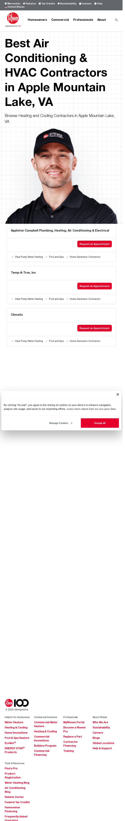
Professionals (83, 19)
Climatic (17, 314)
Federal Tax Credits (17, 802)
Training (68, 750)
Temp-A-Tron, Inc (23, 272)
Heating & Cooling (16, 727)
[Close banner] (118, 394)
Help (99, 3)
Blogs (96, 737)
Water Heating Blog (17, 782)
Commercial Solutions (45, 717)
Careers (87, 3)
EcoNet (10, 743)
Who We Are (100, 722)
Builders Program (45, 745)
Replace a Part (72, 736)
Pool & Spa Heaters (17, 737)
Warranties (13, 3)
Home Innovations (16, 732)
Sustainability (68, 3)
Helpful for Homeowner (17, 717)
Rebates (31, 3)
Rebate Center (14, 797)
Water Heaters (14, 722)
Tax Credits (48, 3)
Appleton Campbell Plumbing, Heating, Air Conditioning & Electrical (60, 230)
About (101, 19)
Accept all (99, 422)
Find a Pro (11, 768)
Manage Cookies (58, 422)
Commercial (60, 19)
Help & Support (102, 748)
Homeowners (37, 19)
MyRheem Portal (73, 722)
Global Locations (103, 743)
